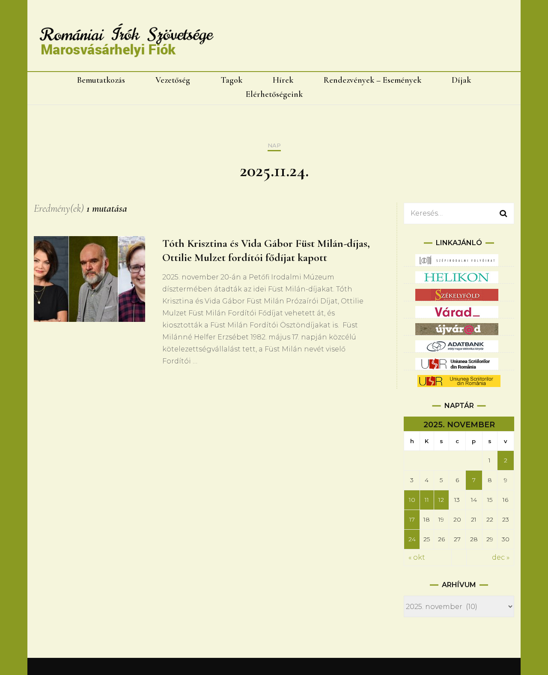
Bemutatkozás (101, 80)
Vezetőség (172, 80)
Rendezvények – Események (372, 80)
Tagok (231, 80)
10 (412, 500)
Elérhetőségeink (274, 94)
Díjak (461, 80)
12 (441, 500)
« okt (416, 557)
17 (412, 519)
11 (427, 500)
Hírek (283, 80)
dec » (500, 557)
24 (412, 539)
